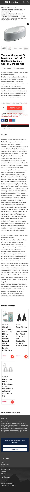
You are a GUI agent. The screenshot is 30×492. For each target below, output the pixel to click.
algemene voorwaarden (7, 483)
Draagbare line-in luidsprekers (10, 16)
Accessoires (5, 11)
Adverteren (4, 473)
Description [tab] (6, 126)
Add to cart (15, 108)
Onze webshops (5, 469)
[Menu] (2, 2)
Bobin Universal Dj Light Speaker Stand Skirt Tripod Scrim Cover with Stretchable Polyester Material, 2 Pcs (21, 336)
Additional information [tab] (8, 129)
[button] (28, 24)
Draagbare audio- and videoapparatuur (12, 9)
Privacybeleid (4, 481)
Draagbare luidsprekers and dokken (11, 14)
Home (2, 7)
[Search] (24, 2)
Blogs (2, 466)
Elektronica (11, 7)
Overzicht (3, 471)
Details (25, 103)
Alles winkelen (5, 464)
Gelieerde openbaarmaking (8, 485)
